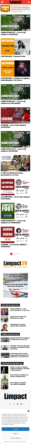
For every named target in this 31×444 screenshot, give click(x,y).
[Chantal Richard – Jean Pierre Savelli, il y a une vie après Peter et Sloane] (5, 311)
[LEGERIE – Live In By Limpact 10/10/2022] (15, 115)
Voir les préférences (15, 438)
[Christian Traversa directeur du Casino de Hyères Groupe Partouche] (5, 347)
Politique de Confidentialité (20, 441)
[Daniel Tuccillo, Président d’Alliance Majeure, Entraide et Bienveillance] (5, 370)
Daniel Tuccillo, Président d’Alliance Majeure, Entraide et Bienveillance (20, 368)
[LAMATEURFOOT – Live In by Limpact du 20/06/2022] (15, 211)
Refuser (15, 433)
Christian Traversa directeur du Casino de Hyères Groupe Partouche (20, 347)
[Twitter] (18, 404)
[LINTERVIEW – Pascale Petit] (15, 46)
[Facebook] (10, 404)
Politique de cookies (8, 441)
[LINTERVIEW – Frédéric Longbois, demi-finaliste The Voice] (15, 68)
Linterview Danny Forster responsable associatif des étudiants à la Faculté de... (19, 355)
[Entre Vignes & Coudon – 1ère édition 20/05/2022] (5, 385)
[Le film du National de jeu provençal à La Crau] (15, 163)
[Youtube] (21, 404)
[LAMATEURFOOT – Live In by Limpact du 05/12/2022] (15, 92)
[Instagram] (14, 404)
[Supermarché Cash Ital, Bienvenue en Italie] (5, 319)
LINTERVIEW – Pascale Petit (13, 56)
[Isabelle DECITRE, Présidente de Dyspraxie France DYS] (5, 339)
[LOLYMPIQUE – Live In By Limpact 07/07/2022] (15, 187)
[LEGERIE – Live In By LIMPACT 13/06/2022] (15, 235)
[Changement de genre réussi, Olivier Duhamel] (5, 327)
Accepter (15, 429)
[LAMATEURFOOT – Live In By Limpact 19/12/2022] (15, 23)
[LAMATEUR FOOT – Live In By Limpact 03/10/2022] (15, 139)
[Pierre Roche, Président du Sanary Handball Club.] (5, 377)
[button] (28, 411)
